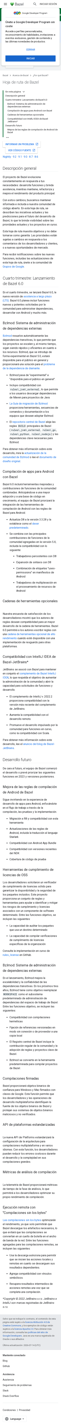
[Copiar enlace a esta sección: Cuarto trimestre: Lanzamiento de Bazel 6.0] (26, 284)
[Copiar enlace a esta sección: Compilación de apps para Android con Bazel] (21, 477)
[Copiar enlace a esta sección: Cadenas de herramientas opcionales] (6, 607)
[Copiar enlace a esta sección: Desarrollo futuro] (34, 760)
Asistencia (8, 1379)
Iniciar (30, 58)
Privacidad (24, 1410)
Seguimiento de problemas (17, 1385)
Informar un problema (21, 144)
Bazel (5, 75)
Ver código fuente (21, 150)
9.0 (25, 156)
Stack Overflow (11, 1396)
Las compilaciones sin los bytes (22, 1220)
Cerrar (30, 49)
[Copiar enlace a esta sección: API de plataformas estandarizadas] (6, 1130)
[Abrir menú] (5, 4)
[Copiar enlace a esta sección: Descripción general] (39, 169)
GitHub (6, 1366)
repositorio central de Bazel (28, 422)
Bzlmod (7, 335)
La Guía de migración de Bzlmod (28, 403)
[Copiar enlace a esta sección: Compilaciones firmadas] (42, 1079)
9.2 (14, 156)
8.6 (36, 156)
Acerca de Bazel (20, 75)
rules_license (11, 955)
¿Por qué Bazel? (40, 75)
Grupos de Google (13, 266)
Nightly (7, 156)
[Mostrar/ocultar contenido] (24, 92)
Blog (5, 1360)
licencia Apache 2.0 (23, 1329)
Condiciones (9, 1410)
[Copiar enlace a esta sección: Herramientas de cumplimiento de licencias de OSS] (31, 875)
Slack (5, 1390)
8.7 (31, 156)
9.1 (20, 156)
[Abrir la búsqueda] (35, 4)
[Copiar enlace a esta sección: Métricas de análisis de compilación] (6, 1178)
